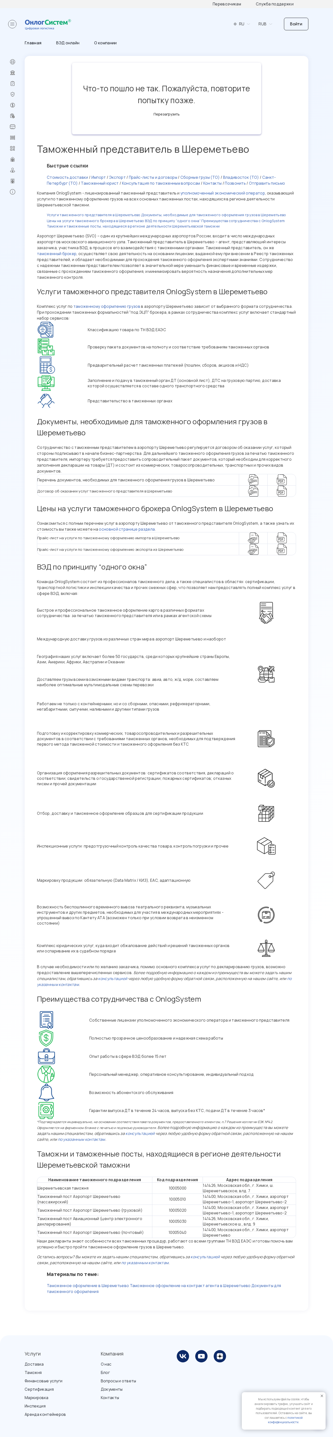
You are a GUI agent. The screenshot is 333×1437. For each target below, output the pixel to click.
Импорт (98, 177)
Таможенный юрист (100, 183)
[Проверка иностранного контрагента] (17, 116)
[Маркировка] (17, 148)
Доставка (34, 1364)
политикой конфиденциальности (285, 1420)
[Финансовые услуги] (17, 105)
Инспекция (35, 1406)
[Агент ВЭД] (17, 170)
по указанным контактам (81, 1139)
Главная (33, 43)
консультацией (112, 978)
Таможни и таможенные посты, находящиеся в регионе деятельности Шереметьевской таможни (133, 226)
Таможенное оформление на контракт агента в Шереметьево (190, 1285)
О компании (105, 43)
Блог (105, 1372)
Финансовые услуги (43, 1381)
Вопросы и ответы (118, 1381)
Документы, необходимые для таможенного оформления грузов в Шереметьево (213, 214)
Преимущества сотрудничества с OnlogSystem (243, 220)
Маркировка (36, 1397)
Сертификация (39, 1389)
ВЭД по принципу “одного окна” (173, 220)
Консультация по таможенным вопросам (161, 183)
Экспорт (117, 177)
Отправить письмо (267, 183)
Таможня (33, 1372)
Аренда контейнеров (45, 1414)
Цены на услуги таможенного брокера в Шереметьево (95, 220)
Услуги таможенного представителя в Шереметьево (93, 214)
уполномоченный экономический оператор (222, 193)
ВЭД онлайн (67, 43)
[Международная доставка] (17, 62)
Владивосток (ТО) (241, 177)
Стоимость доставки (67, 177)
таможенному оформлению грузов (106, 306)
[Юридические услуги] (17, 159)
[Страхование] (17, 94)
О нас (106, 1364)
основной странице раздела (127, 529)
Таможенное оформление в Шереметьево (88, 1285)
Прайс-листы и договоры (153, 177)
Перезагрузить (167, 114)
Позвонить (235, 183)
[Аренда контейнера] (17, 138)
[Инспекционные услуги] (17, 83)
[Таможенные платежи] (17, 127)
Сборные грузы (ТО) (200, 177)
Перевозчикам (227, 4)
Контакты (212, 183)
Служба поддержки (275, 4)
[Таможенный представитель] (17, 181)
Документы (112, 1389)
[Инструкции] (17, 192)
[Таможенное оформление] (17, 73)
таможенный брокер (56, 253)
